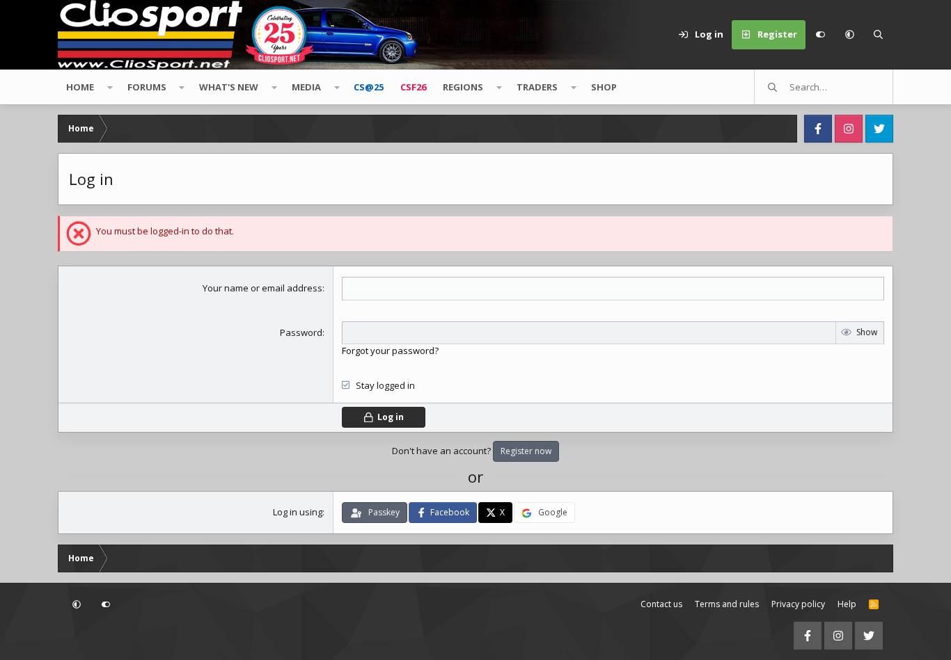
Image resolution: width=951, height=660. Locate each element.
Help (847, 604)
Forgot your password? (390, 350)
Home (80, 87)
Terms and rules (727, 604)
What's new (228, 87)
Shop (604, 87)
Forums (146, 87)
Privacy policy (798, 604)
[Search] (878, 34)
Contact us (661, 604)
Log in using (297, 512)
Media (306, 87)
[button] (849, 34)
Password (301, 332)
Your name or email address (262, 288)
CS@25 (369, 87)
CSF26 (413, 87)
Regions (463, 87)
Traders (537, 87)
